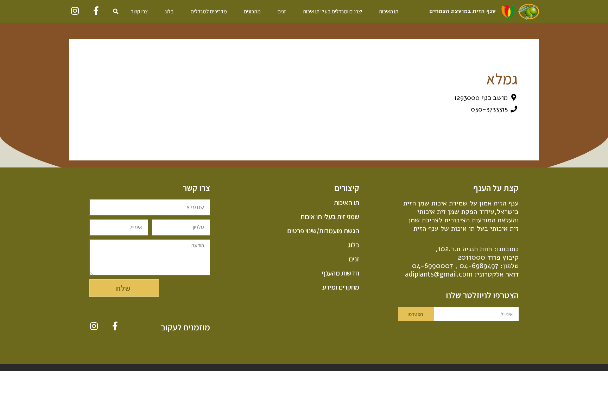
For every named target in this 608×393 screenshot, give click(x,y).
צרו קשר (139, 11)
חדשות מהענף (340, 273)
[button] (115, 11)
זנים (282, 11)
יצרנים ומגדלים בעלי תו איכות (332, 11)
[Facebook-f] (96, 10)
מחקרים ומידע (340, 287)
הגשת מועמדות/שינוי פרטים (323, 230)
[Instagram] (75, 10)
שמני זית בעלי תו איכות (329, 216)
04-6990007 (432, 266)
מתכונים (252, 11)
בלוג (169, 11)
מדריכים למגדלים (209, 11)
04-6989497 (479, 266)
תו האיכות (388, 11)
